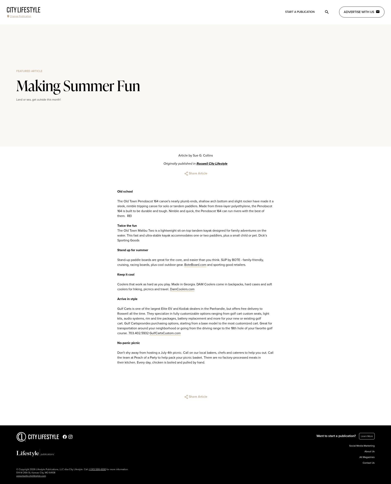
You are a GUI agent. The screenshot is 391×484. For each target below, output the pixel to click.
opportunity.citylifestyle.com (31, 475)
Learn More (367, 436)
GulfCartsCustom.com (165, 333)
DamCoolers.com (182, 289)
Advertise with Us (359, 12)
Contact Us (369, 462)
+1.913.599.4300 (97, 469)
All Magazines (367, 457)
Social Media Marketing (362, 445)
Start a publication (300, 12)
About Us (370, 451)
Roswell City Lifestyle (212, 164)
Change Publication (20, 16)
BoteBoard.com (195, 265)
